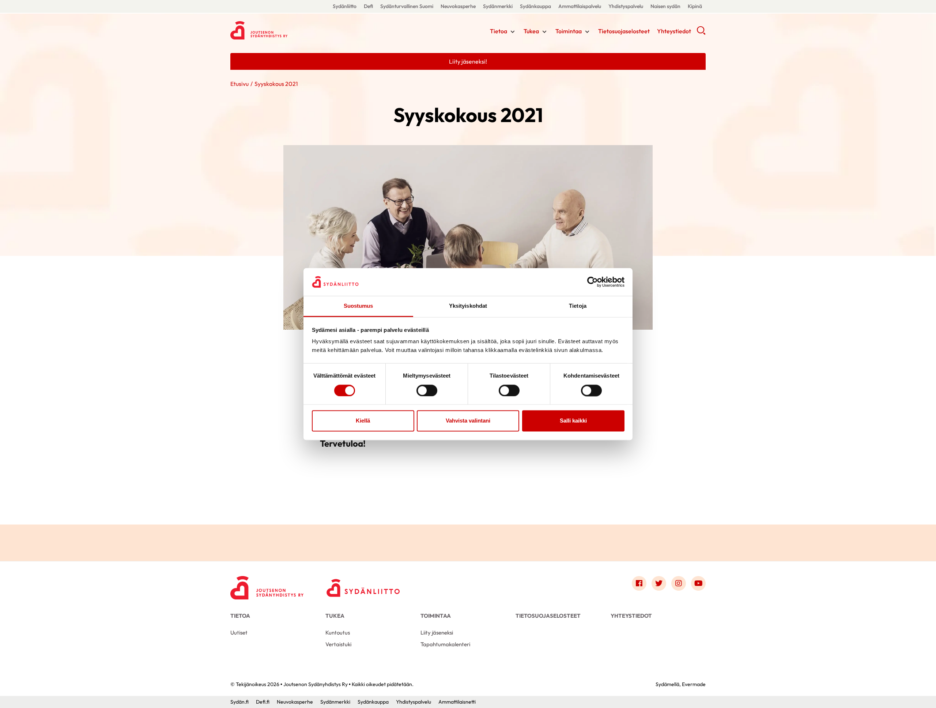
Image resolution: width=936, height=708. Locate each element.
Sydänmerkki (498, 6)
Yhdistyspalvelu (625, 6)
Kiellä (363, 421)
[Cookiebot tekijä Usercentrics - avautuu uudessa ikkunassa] (592, 281)
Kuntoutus (337, 632)
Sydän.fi (239, 701)
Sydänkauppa (535, 6)
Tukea (531, 31)
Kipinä (695, 6)
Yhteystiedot (674, 31)
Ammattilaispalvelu (579, 6)
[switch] (426, 390)
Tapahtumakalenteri (445, 644)
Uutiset (239, 632)
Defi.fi (262, 701)
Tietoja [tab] (577, 306)
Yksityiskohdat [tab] (468, 306)
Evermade (694, 684)
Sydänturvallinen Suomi (406, 6)
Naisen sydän (665, 6)
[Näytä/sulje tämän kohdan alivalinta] (512, 31)
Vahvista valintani (468, 421)
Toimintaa (568, 31)
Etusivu (239, 83)
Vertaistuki (338, 644)
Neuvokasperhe (458, 6)
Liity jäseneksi (436, 632)
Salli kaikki (573, 421)
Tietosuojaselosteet (624, 31)
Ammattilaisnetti (457, 701)
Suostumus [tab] (358, 306)
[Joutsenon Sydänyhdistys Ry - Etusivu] (266, 585)
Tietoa (498, 31)
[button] (701, 33)
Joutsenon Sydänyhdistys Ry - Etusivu (288, 30)
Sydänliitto (344, 6)
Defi (368, 6)
